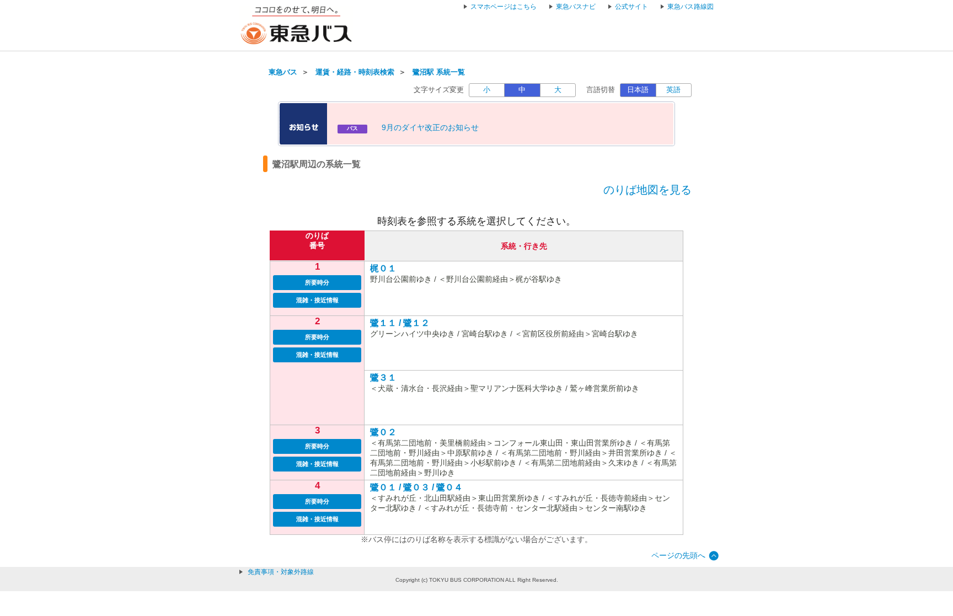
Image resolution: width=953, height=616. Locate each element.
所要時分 (317, 282)
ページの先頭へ (678, 555)
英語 (673, 90)
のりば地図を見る (647, 190)
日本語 (638, 90)
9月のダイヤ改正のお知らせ (430, 127)
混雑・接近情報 (317, 300)
